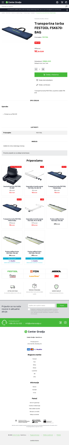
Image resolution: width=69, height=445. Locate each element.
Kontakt (34, 389)
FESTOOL (8, 13)
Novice (34, 386)
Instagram (65, 323)
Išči (66, 6)
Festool (35, 359)
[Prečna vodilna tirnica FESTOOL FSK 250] (56, 208)
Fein (34, 361)
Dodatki (33, 13)
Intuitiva (34, 440)
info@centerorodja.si (33, 323)
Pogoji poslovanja (34, 435)
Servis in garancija (34, 402)
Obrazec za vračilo (34, 411)
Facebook (60, 323)
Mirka (34, 365)
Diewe (34, 367)
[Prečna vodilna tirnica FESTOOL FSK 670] (34, 240)
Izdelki (3, 13)
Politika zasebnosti (48, 435)
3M (34, 373)
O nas (34, 392)
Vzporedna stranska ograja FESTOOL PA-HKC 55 (34, 187)
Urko (34, 376)
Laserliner (34, 370)
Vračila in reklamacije (34, 405)
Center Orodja (16, 435)
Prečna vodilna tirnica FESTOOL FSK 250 (57, 219)
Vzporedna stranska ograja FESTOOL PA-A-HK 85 (34, 219)
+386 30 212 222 (15, 323)
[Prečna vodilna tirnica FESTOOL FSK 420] (12, 240)
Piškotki (59, 435)
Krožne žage (27, 13)
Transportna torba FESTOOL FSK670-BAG (12, 219)
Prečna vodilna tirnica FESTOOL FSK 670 (34, 252)
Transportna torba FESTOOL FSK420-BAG (57, 187)
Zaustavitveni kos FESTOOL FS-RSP (12, 187)
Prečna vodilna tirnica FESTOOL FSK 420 (12, 252)
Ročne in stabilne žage (17, 13)
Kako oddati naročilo (34, 408)
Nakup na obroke (34, 414)
